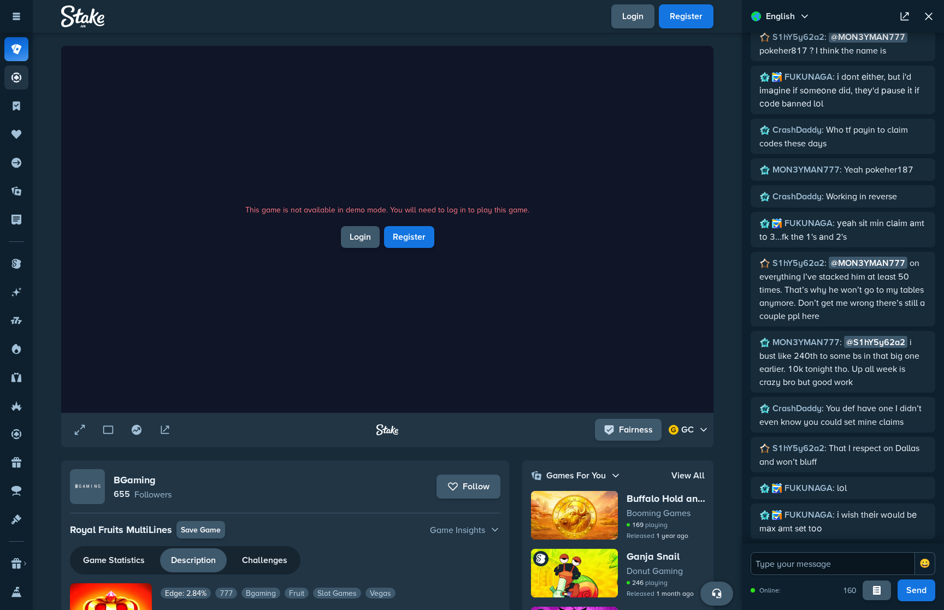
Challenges (264, 560)
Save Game (201, 529)
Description (193, 560)
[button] (285, 530)
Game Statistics (114, 560)
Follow (476, 486)
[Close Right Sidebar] (929, 16)
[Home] (82, 16)
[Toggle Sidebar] (16, 16)
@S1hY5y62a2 (875, 342)
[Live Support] (716, 594)
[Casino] (16, 49)
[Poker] (16, 78)
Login (633, 16)
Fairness (636, 429)
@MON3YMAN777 (868, 37)
